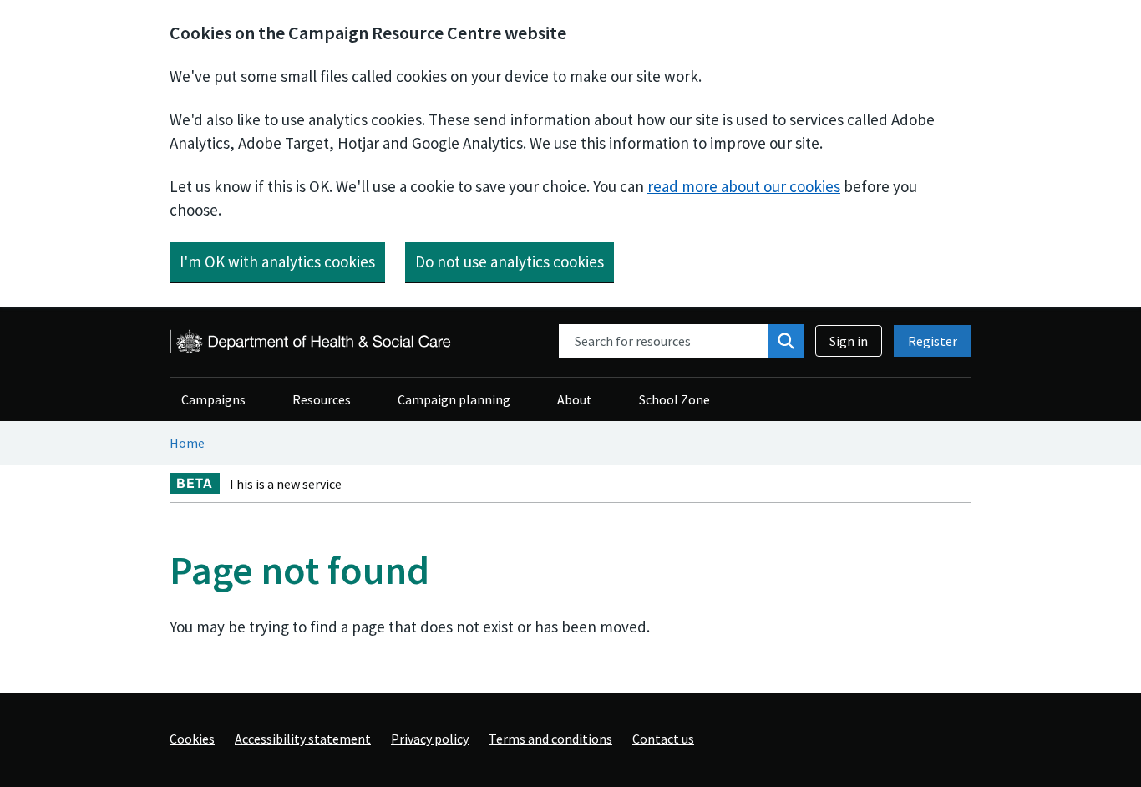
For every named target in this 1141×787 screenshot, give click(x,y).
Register (932, 341)
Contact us (663, 738)
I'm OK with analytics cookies (277, 261)
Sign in (848, 341)
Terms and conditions (550, 738)
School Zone (674, 399)
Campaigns (213, 399)
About (574, 399)
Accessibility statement (303, 738)
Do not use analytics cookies (509, 261)
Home (187, 442)
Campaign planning (454, 399)
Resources (321, 399)
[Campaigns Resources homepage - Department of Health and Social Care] (312, 341)
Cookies (192, 738)
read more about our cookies (743, 186)
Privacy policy (430, 738)
